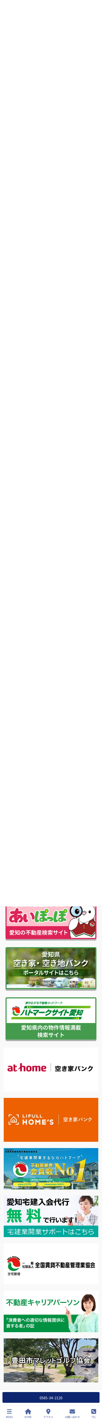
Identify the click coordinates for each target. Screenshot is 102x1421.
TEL (94, 1417)
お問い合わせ (72, 1417)
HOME (28, 1417)
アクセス (48, 1417)
